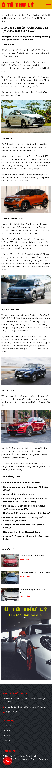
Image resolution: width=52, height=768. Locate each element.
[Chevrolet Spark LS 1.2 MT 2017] (10, 594)
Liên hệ (6, 740)
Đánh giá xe (33, 15)
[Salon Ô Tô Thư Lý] (23, 4)
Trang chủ (8, 725)
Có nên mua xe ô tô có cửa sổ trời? (21, 482)
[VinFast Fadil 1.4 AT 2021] (10, 560)
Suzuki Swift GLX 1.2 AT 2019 (35, 572)
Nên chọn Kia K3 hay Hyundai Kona (21, 532)
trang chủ (6, 15)
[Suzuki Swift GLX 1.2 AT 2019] (10, 577)
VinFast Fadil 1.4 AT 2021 (32, 556)
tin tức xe (19, 15)
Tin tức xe (8, 735)
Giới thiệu (7, 730)
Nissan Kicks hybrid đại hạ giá (18, 494)
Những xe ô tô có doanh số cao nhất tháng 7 (27, 513)
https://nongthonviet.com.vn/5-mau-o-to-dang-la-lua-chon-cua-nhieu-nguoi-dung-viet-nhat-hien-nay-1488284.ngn (25, 466)
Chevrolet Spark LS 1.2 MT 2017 (33, 591)
